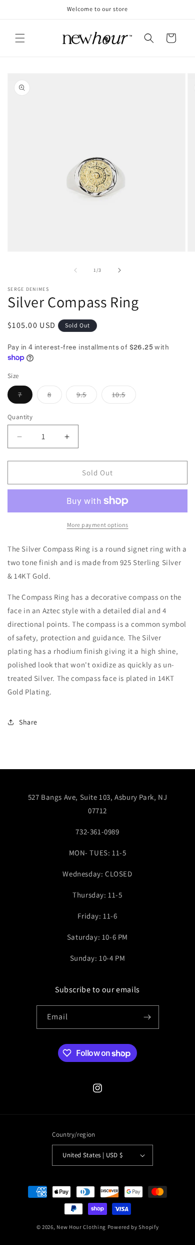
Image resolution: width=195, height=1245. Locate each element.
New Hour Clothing (81, 1226)
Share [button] (28, 722)
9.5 (86, 397)
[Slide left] (75, 270)
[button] (20, 38)
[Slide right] (119, 270)
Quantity (20, 417)
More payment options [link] (97, 524)
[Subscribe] (147, 1017)
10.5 (124, 397)
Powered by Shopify (133, 1226)
